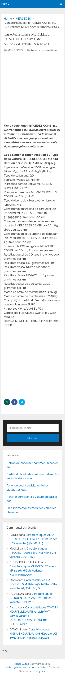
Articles (42, 667)
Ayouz (14, 607)
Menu (5, 3)
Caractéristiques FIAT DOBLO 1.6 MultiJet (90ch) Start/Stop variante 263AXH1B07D (34, 584)
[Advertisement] (32, 89)
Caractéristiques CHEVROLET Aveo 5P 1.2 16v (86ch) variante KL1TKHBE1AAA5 (33, 570)
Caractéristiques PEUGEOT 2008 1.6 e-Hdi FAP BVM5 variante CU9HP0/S (33, 553)
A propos (54, 667)
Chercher (32, 438)
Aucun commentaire (43, 50)
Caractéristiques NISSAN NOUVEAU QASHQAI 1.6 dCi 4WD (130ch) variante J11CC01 (33, 633)
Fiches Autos (21, 663)
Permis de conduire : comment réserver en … (32, 465)
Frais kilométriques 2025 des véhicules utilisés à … (31, 510)
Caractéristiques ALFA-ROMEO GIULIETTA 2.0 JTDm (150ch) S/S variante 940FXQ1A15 (34, 539)
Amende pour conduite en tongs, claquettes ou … (28, 487)
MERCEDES (15, 50)
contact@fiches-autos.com (20, 667)
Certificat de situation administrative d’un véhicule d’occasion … (33, 476)
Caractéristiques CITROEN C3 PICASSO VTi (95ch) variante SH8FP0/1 (31, 598)
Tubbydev (39, 671)
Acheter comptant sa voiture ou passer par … (32, 499)
